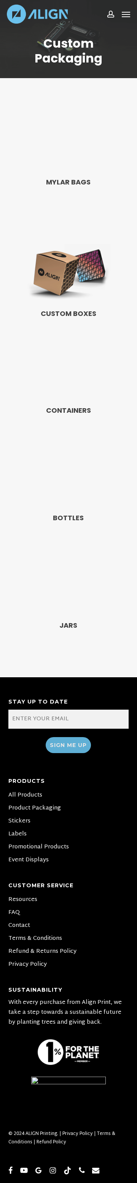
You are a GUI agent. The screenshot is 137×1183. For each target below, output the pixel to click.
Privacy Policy (27, 965)
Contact (19, 926)
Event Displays (28, 860)
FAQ (14, 913)
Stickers (19, 821)
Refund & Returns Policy (42, 952)
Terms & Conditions (35, 939)
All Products (25, 795)
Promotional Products (38, 847)
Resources (22, 900)
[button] (126, 14)
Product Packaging (34, 808)
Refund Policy (51, 1142)
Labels (17, 834)
